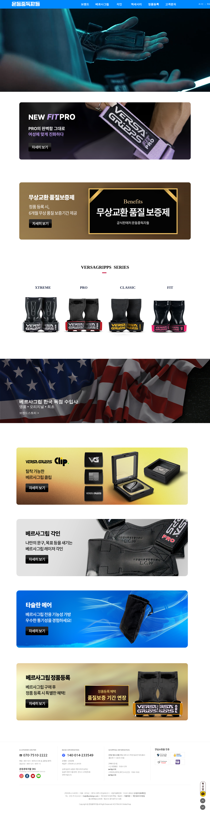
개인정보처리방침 (139, 796)
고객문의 (170, 4)
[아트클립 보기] (105, 460)
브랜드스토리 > (29, 413)
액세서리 (136, 4)
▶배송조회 (112, 769)
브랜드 (85, 4)
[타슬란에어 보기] (105, 603)
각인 (119, 4)
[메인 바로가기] (25, 2)
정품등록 (153, 4)
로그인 (201, 4)
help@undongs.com (90, 796)
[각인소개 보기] (105, 531)
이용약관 (127, 796)
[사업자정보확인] (140, 793)
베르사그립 (102, 4)
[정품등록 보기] (105, 664)
